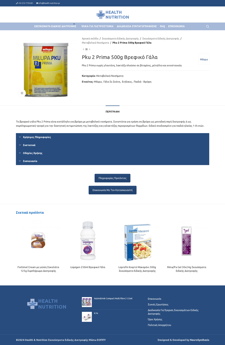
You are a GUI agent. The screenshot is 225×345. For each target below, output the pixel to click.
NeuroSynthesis (199, 339)
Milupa (204, 59)
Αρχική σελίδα (90, 38)
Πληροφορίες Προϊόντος (112, 178)
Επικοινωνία (154, 298)
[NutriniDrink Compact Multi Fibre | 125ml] (87, 302)
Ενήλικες (127, 81)
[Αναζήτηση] (208, 26)
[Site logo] (112, 14)
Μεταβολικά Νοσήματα (95, 42)
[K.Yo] (87, 317)
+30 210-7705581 (25, 3)
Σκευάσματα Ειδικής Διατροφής (120, 38)
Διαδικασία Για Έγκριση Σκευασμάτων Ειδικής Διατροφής (173, 312)
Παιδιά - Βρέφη (142, 81)
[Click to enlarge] (22, 93)
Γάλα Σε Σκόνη (111, 81)
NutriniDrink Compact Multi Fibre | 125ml (113, 298)
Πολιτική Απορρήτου (159, 325)
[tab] (113, 110)
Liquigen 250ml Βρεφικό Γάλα (87, 267)
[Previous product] (83, 49)
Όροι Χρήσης (155, 319)
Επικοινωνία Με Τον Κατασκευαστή (113, 190)
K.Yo (96, 313)
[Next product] (89, 49)
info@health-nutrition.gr (49, 3)
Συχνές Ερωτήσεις (158, 304)
